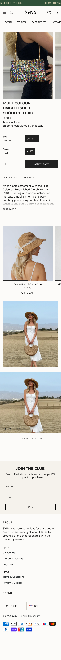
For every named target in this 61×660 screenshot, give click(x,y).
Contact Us (9, 552)
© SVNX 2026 (10, 615)
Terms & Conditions (13, 576)
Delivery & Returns (13, 558)
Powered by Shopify (30, 615)
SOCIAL (7, 593)
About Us (8, 564)
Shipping (8, 125)
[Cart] (56, 12)
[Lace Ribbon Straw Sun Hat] (28, 253)
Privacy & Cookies (12, 582)
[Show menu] (4, 12)
